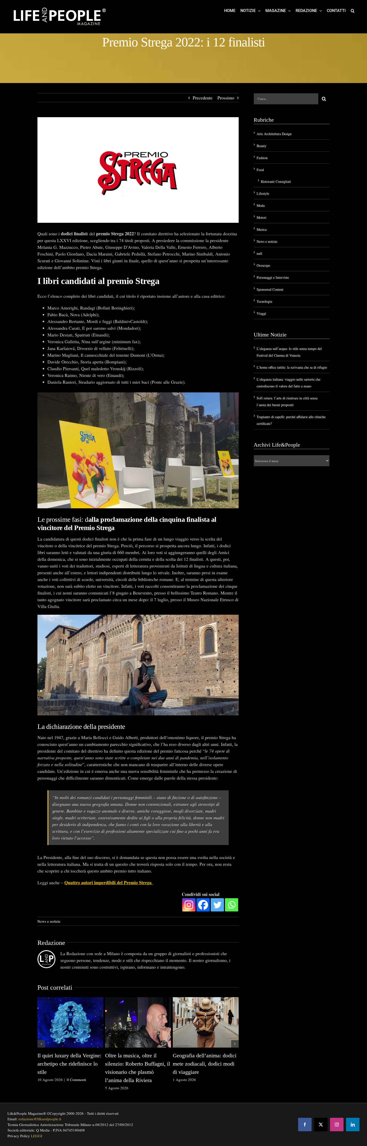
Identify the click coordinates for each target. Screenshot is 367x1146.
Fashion (262, 157)
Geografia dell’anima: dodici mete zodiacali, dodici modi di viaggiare (204, 1063)
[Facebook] (203, 904)
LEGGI (36, 1135)
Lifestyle (263, 193)
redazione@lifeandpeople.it (39, 1118)
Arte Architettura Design (274, 133)
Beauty (261, 145)
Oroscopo (263, 265)
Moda (261, 205)
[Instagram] (188, 904)
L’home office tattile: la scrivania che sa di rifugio (292, 367)
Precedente (202, 98)
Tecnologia (264, 301)
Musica (262, 229)
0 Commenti (76, 1079)
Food (260, 169)
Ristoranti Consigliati (276, 181)
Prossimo (225, 98)
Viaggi (261, 313)
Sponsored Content (270, 289)
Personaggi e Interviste (273, 277)
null (259, 253)
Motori (261, 217)
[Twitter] (217, 904)
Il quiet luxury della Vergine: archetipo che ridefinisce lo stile (69, 1063)
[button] (353, 10)
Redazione (51, 942)
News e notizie (48, 921)
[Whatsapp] (231, 904)
